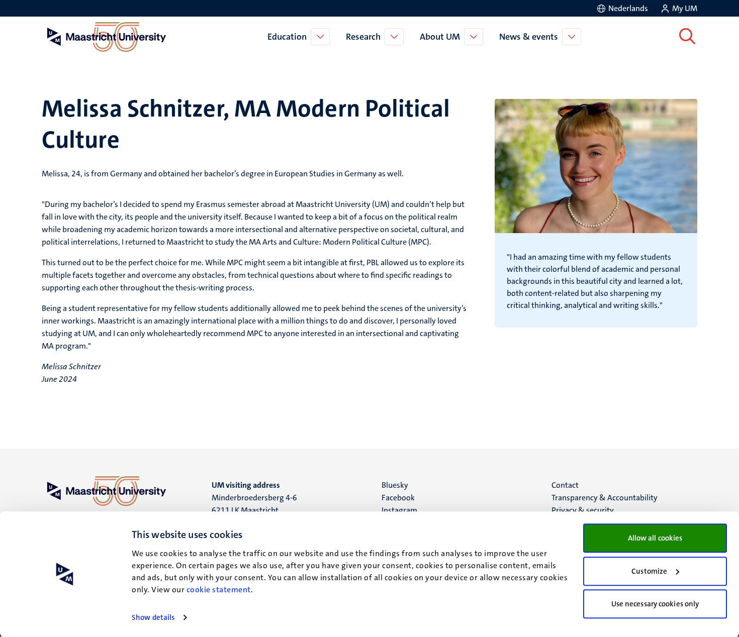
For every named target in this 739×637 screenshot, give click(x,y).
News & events (528, 37)
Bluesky (395, 485)
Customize (649, 571)
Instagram (399, 510)
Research (363, 37)
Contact (565, 485)
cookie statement (219, 589)
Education (287, 37)
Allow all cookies (655, 538)
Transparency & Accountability (604, 497)
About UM (440, 37)
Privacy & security (582, 510)
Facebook (398, 497)
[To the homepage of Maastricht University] (106, 37)
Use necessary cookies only (655, 604)
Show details (153, 617)
